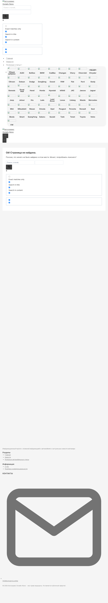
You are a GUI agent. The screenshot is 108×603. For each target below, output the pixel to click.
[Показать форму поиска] (5, 136)
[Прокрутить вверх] (103, 599)
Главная (9, 58)
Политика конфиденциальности (16, 469)
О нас (7, 466)
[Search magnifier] (6, 16)
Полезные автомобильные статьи (17, 459)
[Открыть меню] (4, 140)
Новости (10, 62)
